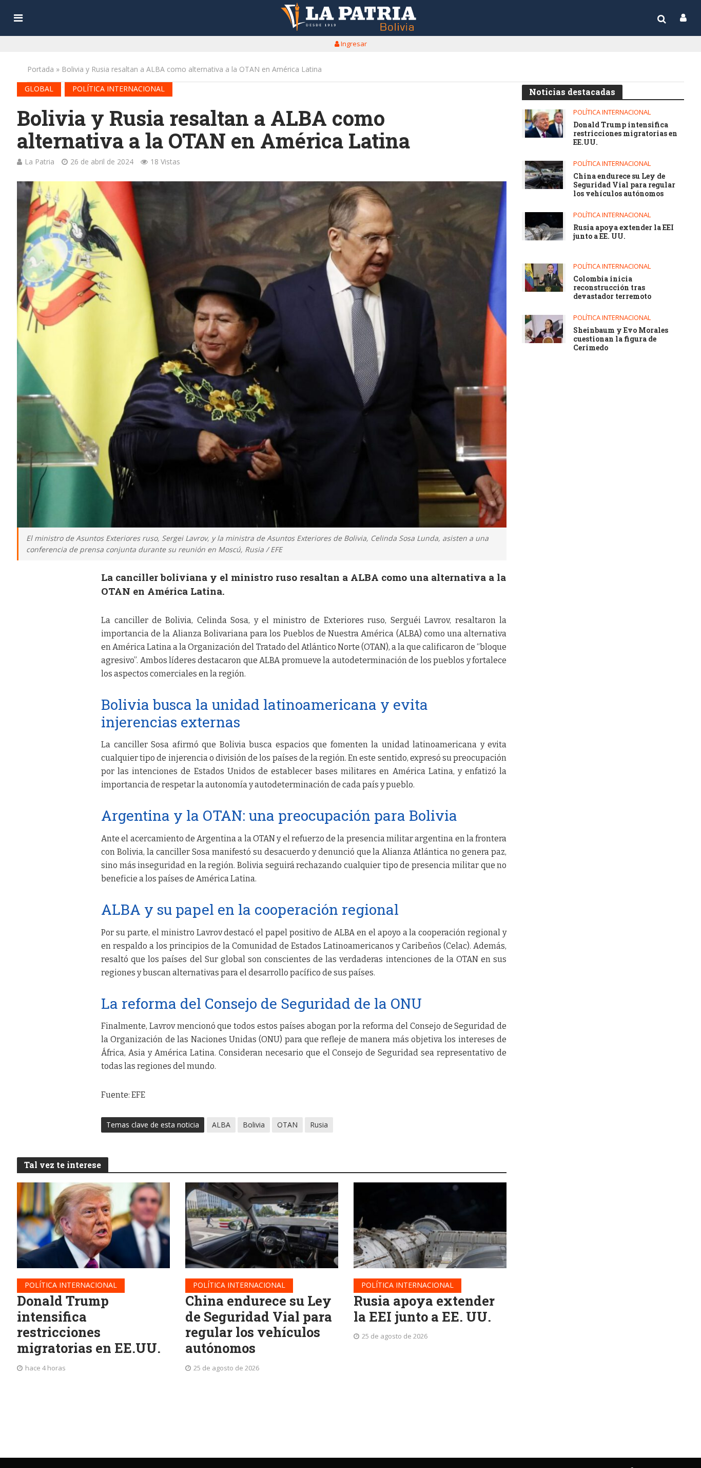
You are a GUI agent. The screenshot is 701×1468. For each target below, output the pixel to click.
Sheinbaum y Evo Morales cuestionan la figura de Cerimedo (620, 339)
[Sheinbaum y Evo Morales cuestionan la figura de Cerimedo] (544, 329)
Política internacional (118, 88)
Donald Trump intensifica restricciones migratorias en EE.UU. (89, 1324)
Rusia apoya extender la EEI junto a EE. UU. (424, 1308)
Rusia (319, 1125)
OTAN (287, 1125)
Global (39, 88)
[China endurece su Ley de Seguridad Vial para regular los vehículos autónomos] (261, 1225)
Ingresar (353, 43)
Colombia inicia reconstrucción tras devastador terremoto (612, 287)
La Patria (39, 161)
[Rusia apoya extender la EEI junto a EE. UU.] (430, 1225)
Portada (40, 69)
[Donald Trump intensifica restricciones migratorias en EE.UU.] (93, 1225)
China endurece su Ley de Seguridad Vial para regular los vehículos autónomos (258, 1324)
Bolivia (254, 1125)
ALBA (221, 1125)
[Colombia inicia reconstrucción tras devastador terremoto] (544, 278)
